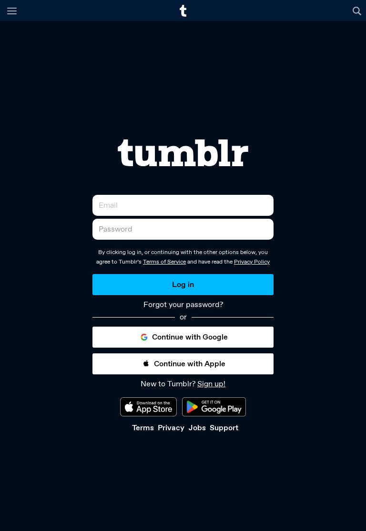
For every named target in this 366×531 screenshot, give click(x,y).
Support (224, 427)
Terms (143, 427)
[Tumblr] (183, 152)
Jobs (197, 427)
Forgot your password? (183, 304)
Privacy (171, 427)
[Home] (183, 11)
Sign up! (211, 383)
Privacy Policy (252, 261)
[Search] (358, 10)
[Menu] (11, 10)
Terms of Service (164, 261)
